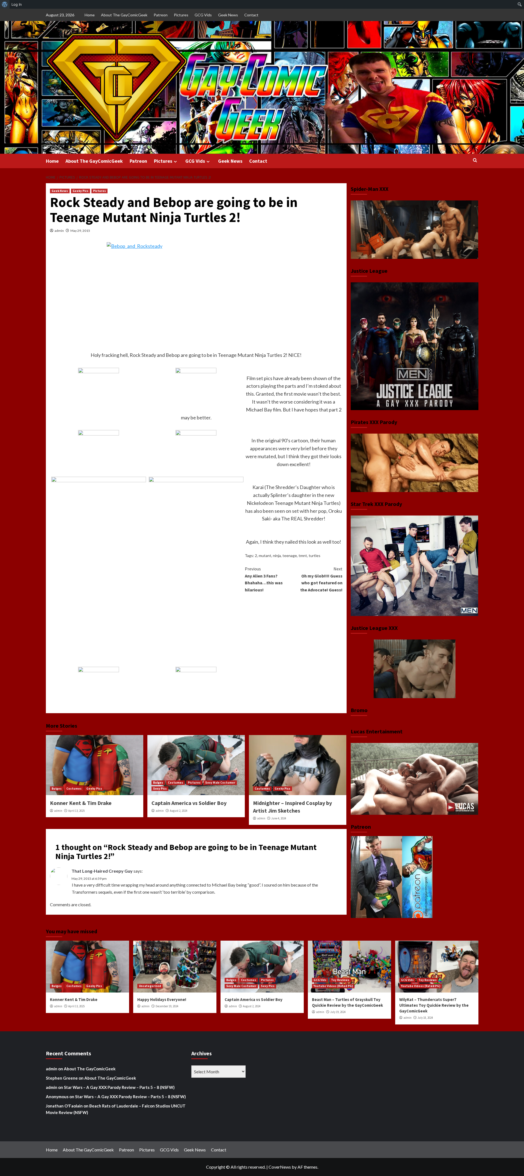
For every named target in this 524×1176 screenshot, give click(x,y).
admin (59, 231)
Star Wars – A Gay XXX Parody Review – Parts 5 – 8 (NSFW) (119, 1087)
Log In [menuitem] (16, 4)
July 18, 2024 (425, 1018)
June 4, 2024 (278, 818)
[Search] (475, 160)
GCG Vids (203, 15)
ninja (277, 555)
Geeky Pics (80, 191)
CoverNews (280, 1166)
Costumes (74, 788)
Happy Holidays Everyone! (161, 999)
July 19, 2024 (338, 1012)
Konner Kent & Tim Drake (81, 802)
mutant (265, 555)
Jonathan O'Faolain (64, 1105)
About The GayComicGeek (124, 15)
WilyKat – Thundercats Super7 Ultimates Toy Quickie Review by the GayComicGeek (434, 1005)
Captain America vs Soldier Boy (189, 802)
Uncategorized (150, 986)
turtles (314, 555)
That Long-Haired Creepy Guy (102, 870)
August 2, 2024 (178, 811)
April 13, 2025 (76, 811)
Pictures (181, 15)
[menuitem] (5, 4)
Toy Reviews (340, 980)
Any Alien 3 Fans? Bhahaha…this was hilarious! (264, 579)
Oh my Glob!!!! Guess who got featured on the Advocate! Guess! (321, 579)
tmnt (303, 555)
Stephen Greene (62, 1078)
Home (90, 15)
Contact (251, 15)
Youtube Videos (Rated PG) (333, 986)
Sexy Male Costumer (220, 782)
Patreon (161, 15)
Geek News (228, 15)
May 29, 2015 (80, 231)
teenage (289, 555)
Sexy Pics (160, 788)
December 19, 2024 (167, 1006)
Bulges (57, 788)
